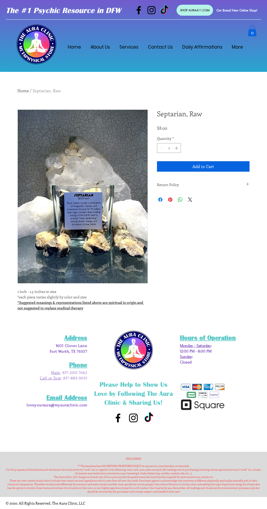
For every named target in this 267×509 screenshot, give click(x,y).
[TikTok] (164, 10)
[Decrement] (161, 148)
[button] (252, 30)
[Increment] (177, 148)
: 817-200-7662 (73, 372)
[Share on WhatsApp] (180, 199)
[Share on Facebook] (160, 199)
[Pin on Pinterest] (170, 199)
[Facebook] (138, 10)
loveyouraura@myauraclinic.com (57, 405)
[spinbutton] (169, 148)
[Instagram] (151, 10)
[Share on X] (190, 199)
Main (55, 372)
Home (23, 90)
